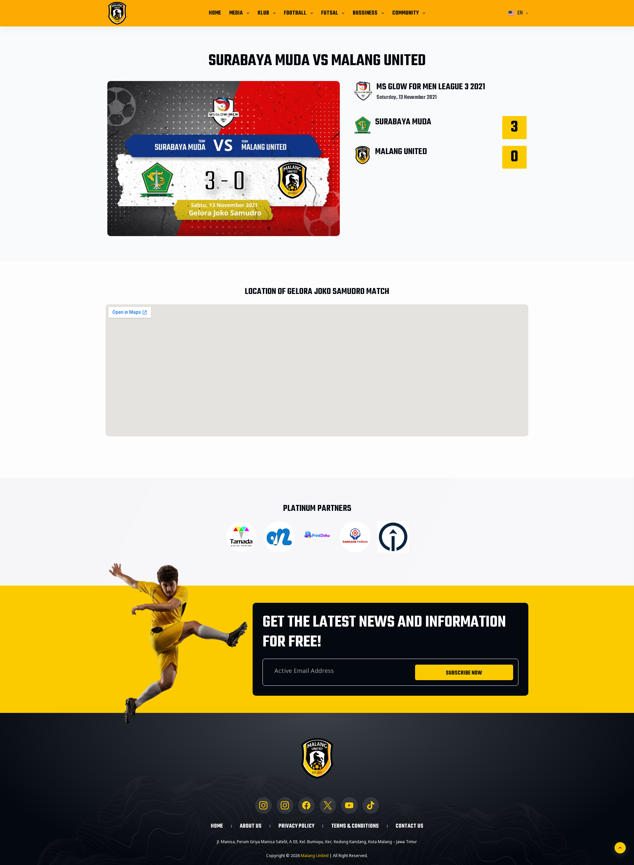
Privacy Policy (296, 826)
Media (236, 13)
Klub (263, 13)
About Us (251, 826)
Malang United (315, 855)
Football (295, 13)
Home (215, 13)
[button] (518, 13)
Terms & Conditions (355, 826)
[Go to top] (620, 847)
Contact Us (409, 826)
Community (405, 13)
